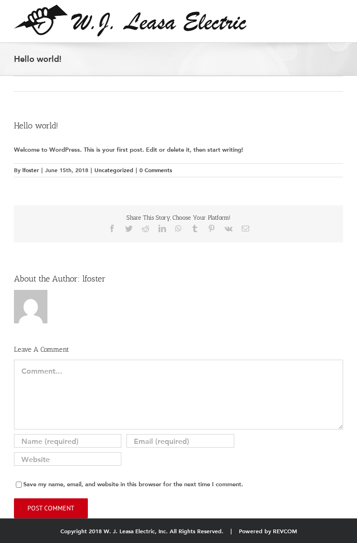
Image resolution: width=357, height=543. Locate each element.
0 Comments (155, 170)
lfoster (30, 170)
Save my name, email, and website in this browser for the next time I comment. (133, 484)
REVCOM (285, 531)
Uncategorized (113, 170)
